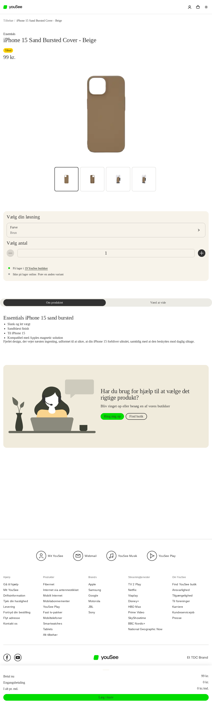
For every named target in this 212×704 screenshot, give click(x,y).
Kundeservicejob (183, 612)
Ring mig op (112, 416)
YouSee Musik (127, 555)
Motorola (94, 601)
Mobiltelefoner (52, 618)
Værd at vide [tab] (158, 302)
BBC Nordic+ (136, 623)
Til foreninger (181, 601)
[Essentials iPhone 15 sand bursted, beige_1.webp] (118, 179)
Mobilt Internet (52, 595)
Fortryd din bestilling (16, 612)
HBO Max (134, 606)
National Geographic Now (145, 629)
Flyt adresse (11, 618)
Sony (91, 612)
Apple (92, 584)
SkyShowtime (137, 618)
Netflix (132, 590)
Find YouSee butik (184, 584)
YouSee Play (167, 555)
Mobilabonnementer (56, 601)
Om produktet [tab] (54, 302)
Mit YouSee (55, 555)
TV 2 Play (134, 584)
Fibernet (48, 584)
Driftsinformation (14, 595)
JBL (90, 606)
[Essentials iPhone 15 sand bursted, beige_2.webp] (144, 179)
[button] (189, 7)
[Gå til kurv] (197, 7)
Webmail (90, 555)
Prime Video (136, 612)
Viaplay (133, 595)
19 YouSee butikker (36, 268)
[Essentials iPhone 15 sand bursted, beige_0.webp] (92, 179)
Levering (9, 606)
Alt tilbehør (50, 634)
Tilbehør (8, 20)
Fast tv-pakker (52, 612)
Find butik (136, 416)
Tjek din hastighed (15, 601)
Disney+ (133, 601)
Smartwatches (52, 623)
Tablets (48, 629)
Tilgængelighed (182, 595)
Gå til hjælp (10, 584)
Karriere (177, 606)
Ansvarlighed (181, 590)
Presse (177, 618)
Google (93, 595)
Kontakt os (10, 623)
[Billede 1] (66, 179)
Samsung (94, 590)
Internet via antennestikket (60, 590)
